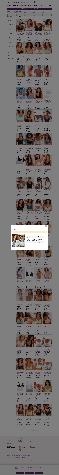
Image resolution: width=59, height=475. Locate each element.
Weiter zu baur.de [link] (35, 236)
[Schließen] (46, 226)
